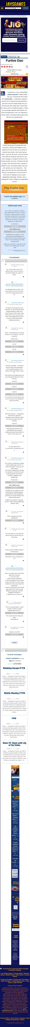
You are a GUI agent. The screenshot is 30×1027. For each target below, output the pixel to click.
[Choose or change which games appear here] (17, 902)
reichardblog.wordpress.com (18, 250)
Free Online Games (7, 973)
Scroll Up (10, 654)
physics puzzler (13, 94)
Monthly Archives (16, 925)
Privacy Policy (4, 1018)
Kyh (3, 64)
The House (25, 979)
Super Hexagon (6, 981)
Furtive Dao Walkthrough (13, 196)
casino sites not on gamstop (9, 16)
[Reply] (23, 277)
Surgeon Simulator (6, 979)
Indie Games (20, 975)
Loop (14, 718)
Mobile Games (10, 975)
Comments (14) (14, 73)
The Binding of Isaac (18, 981)
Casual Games (18, 973)
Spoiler (17, 226)
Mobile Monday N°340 (14, 693)
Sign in (11, 660)
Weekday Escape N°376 (14, 668)
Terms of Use (14, 1018)
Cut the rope (17, 979)
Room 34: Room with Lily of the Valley (14, 744)
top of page (21, 658)
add (16, 907)
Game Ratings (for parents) (18, 1018)
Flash (13, 72)
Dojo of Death (17, 982)
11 (13, 673)
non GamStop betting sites (20, 16)
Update (15, 642)
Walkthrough (12, 57)
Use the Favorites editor (15, 918)
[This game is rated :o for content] (27, 74)
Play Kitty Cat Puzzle (15, 860)
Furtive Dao (8, 99)
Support (22, 1018)
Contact (22, 1019)
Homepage (17, 654)
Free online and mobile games (16, 4)
